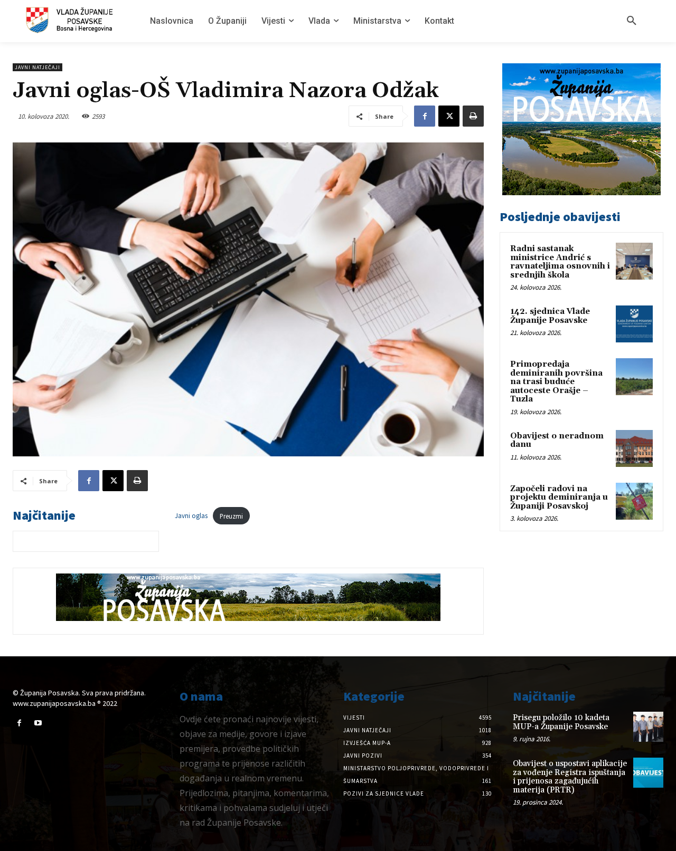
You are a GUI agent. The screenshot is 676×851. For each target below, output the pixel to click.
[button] (632, 21)
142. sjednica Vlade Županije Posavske (550, 316)
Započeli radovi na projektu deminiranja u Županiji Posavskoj (559, 497)
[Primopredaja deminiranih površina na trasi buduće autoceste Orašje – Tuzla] (634, 376)
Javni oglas (191, 516)
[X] (448, 116)
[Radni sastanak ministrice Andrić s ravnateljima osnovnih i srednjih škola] (634, 261)
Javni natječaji (37, 67)
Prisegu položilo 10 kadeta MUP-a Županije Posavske (561, 722)
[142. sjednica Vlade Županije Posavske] (634, 323)
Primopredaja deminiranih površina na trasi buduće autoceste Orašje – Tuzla (556, 381)
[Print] (473, 116)
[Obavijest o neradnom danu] (634, 448)
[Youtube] (37, 723)
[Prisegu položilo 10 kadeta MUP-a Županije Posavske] (648, 727)
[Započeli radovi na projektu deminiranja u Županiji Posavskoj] (634, 501)
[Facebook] (424, 116)
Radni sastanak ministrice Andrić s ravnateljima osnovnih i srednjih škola (560, 262)
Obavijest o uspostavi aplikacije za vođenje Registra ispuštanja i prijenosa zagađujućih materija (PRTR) (570, 777)
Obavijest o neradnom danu (557, 440)
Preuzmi (231, 516)
